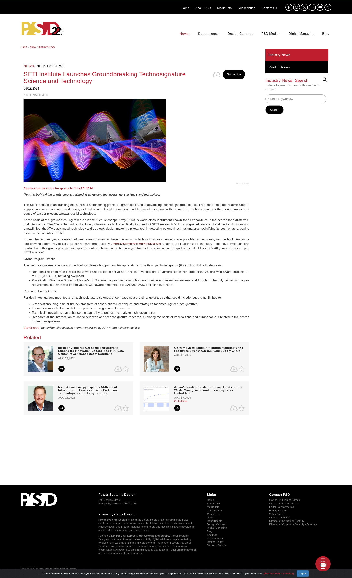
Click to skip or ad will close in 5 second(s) (136, 243)
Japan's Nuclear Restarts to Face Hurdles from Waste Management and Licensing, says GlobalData (208, 390)
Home (185, 8)
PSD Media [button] (270, 33)
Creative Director (279, 517)
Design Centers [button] (239, 33)
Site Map (212, 535)
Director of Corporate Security (286, 521)
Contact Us (213, 514)
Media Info (213, 507)
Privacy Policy (215, 538)
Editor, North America (281, 507)
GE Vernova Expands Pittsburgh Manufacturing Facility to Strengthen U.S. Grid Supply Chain (208, 349)
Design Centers (216, 524)
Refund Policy (215, 542)
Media (224, 8)
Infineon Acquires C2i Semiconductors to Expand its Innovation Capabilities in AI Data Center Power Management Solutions (91, 351)
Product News (279, 67)
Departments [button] (208, 33)
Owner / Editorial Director (284, 503)
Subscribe (234, 74)
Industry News (279, 55)
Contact (269, 8)
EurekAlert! (31, 327)
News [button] (184, 33)
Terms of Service (217, 545)
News (33, 46)
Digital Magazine (301, 33)
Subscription (246, 8)
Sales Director (277, 514)
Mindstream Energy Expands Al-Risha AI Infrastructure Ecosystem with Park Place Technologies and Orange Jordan (88, 390)
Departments (214, 521)
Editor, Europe (277, 510)
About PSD (213, 503)
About (203, 8)
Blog (325, 33)
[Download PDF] (217, 74)
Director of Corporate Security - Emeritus (293, 524)
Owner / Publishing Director (285, 500)
